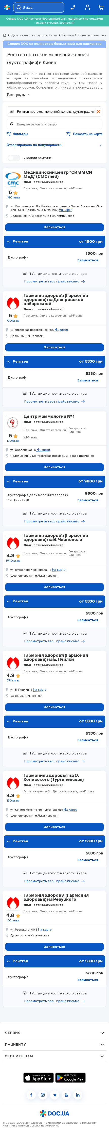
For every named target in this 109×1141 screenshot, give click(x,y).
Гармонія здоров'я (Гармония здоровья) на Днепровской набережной (56, 300)
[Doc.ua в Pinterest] (77, 1095)
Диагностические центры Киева (32, 35)
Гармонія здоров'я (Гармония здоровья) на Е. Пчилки (56, 658)
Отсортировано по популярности (54, 145)
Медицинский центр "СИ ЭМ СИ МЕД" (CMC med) (58, 175)
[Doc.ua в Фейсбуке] (31, 1095)
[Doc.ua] (7, 7)
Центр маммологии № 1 (49, 417)
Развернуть (16, 95)
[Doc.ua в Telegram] (54, 1095)
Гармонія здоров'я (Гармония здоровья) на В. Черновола (56, 538)
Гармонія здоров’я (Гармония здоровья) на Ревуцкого (56, 898)
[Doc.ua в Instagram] (42, 1095)
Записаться (87, 260)
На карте (65, 210)
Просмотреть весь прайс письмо (51, 281)
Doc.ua (10, 1122)
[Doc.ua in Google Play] (70, 1078)
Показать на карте (87, 134)
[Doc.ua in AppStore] (38, 1078)
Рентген (66, 35)
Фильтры (20, 134)
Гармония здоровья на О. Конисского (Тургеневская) (54, 778)
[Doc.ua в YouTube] (66, 1095)
